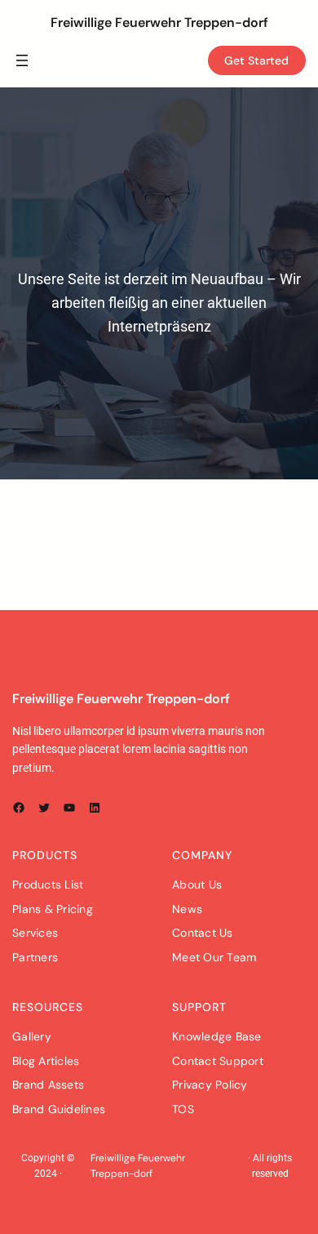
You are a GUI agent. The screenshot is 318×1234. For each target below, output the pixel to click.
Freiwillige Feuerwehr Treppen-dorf (159, 22)
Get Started (256, 60)
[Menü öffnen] (22, 60)
